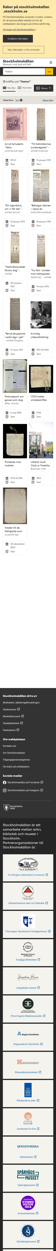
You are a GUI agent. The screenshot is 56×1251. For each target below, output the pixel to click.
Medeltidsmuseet (11, 716)
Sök (49, 71)
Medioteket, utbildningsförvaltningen (21, 702)
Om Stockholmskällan (14, 753)
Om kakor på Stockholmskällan (18, 29)
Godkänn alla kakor (18, 38)
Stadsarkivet (9, 730)
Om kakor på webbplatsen (16, 766)
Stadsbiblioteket (11, 723)
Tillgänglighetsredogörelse (16, 760)
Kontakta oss (9, 746)
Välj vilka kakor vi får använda (23, 49)
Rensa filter (48, 100)
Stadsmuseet (9, 709)
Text (17, 100)
